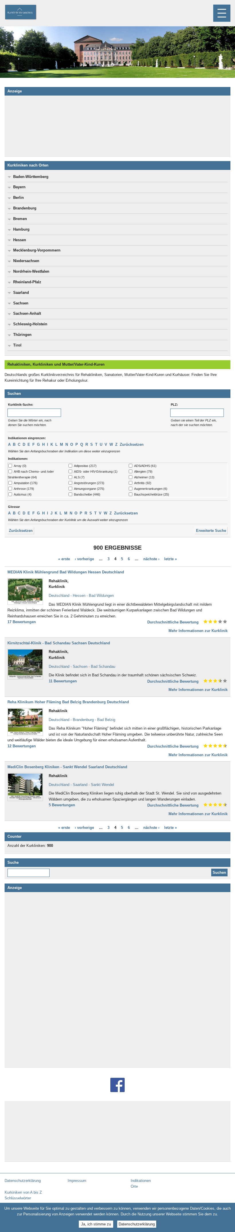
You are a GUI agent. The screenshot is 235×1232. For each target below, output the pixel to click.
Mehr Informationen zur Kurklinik (198, 631)
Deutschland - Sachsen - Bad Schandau (82, 666)
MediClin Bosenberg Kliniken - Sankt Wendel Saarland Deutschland (67, 767)
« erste (64, 559)
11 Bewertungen (63, 681)
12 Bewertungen (21, 746)
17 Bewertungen (21, 622)
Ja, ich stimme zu (96, 1224)
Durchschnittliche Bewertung (173, 622)
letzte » (170, 559)
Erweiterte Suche (211, 530)
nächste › (151, 559)
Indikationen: (18, 458)
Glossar (14, 506)
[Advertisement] (117, 126)
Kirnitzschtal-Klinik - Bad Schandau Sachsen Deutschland (58, 643)
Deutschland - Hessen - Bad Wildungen (81, 595)
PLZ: (174, 404)
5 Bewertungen (62, 805)
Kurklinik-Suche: (20, 404)
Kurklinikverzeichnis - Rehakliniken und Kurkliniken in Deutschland (25, 12)
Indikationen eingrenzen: (27, 438)
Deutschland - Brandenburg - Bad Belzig (82, 720)
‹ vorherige (84, 559)
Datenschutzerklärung (137, 1224)
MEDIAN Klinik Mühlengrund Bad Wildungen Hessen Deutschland (65, 572)
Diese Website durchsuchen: (29, 870)
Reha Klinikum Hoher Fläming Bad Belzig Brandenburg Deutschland (68, 702)
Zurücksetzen (132, 444)
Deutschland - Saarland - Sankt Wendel (81, 785)
